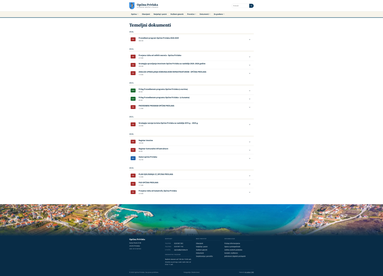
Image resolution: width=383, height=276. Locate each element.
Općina (134, 14)
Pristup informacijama (232, 243)
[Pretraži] (251, 6)
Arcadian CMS (249, 272)
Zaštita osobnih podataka (233, 250)
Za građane (218, 14)
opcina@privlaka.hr (181, 250)
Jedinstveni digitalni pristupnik (235, 256)
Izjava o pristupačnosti (232, 246)
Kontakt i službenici (231, 253)
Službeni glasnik (177, 14)
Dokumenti (204, 14)
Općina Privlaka (147, 5)
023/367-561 (178, 243)
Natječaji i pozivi (160, 14)
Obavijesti (146, 14)
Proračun (191, 14)
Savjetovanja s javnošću (204, 256)
